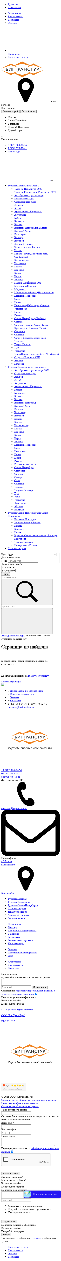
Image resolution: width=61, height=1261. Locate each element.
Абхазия (18, 360)
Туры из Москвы (17, 898)
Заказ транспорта (17, 911)
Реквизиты (14, 937)
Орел (17, 298)
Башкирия (20, 221)
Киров (17, 276)
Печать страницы (11, 681)
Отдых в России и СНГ (27, 357)
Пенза (17, 302)
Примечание (8, 1136)
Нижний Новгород (24, 295)
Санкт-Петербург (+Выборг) (30, 318)
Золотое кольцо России (27, 247)
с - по (4, 560)
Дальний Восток (23, 243)
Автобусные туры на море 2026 (31, 370)
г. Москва (6, 861)
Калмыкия (20, 263)
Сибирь (18, 473)
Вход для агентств (18, 57)
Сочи (17, 480)
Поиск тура (14, 151)
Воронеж (19, 240)
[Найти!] (27, 592)
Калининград (21, 260)
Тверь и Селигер (23, 490)
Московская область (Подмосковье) (34, 292)
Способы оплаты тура (22, 694)
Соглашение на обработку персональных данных (28, 1099)
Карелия (19, 269)
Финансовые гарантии (20, 940)
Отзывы (12, 22)
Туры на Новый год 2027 (28, 188)
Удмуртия (19, 350)
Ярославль (20, 503)
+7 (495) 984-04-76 (11, 770)
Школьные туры (17, 908)
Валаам (18, 224)
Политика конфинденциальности (19, 1103)
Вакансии (13, 933)
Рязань (17, 315)
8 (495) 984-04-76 (17, 145)
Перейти (36, 1237)
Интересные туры (24, 198)
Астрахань (20, 214)
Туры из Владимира (19, 902)
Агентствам (14, 7)
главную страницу (38, 675)
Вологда (18, 237)
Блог (10, 955)
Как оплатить (15, 16)
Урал (17, 496)
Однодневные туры (25, 201)
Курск (17, 438)
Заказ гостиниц (16, 918)
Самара (18, 321)
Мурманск (20, 289)
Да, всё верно (28, 111)
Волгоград (20, 234)
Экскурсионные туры (13, 635)
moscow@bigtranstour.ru (21, 706)
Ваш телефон (9, 1129)
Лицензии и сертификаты (22, 930)
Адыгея (18, 205)
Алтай (17, 208)
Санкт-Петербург (24, 467)
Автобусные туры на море (28, 195)
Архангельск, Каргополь (28, 211)
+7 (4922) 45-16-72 (11, 773)
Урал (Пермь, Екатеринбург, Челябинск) (36, 354)
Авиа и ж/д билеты (18, 914)
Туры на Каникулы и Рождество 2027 (35, 192)
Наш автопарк (16, 943)
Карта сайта (7, 892)
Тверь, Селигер (22, 344)
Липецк (18, 279)
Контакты (13, 19)
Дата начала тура (10, 557)
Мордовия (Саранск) (25, 286)
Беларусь (19, 363)
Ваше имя (7, 1122)
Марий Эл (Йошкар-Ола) (28, 282)
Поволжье (20, 451)
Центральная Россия (25, 545)
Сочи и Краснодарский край (30, 337)
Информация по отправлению (26, 690)
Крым (17, 273)
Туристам (13, 4)
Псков (17, 311)
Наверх (6, 1234)
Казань (18, 250)
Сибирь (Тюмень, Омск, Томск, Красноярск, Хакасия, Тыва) (31, 326)
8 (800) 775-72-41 (17, 148)
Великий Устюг (23, 230)
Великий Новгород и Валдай (30, 227)
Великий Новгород (25, 402)
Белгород (19, 396)
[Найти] (27, 621)
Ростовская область (25, 464)
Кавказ (18, 422)
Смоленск (19, 331)
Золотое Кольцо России (27, 522)
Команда (12, 927)
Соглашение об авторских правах (20, 1106)
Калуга (18, 266)
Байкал (18, 217)
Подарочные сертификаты (22, 952)
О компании (14, 13)
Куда (4, 554)
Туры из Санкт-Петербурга (23, 905)
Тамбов (18, 341)
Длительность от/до (12, 564)
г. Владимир (8, 864)
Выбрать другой (10, 111)
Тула (16, 347)
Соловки (19, 334)
